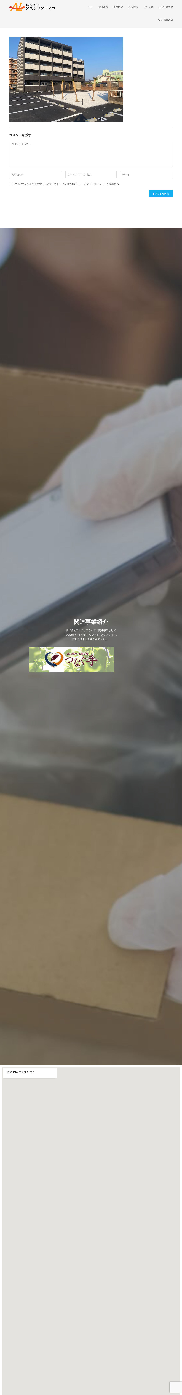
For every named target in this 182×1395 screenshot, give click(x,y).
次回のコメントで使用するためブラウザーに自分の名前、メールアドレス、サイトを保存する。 (67, 184)
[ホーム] (159, 20)
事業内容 (168, 20)
